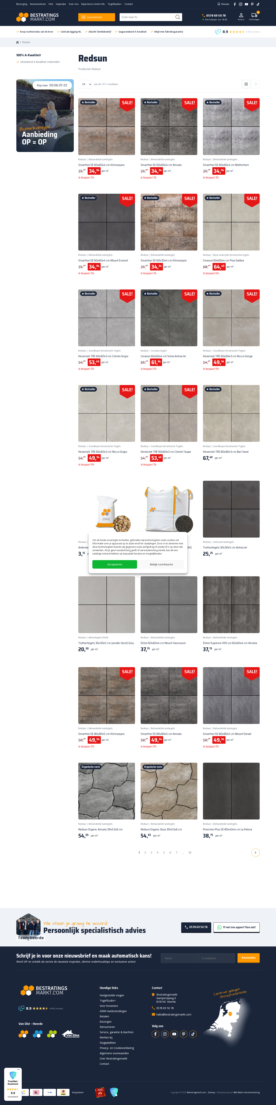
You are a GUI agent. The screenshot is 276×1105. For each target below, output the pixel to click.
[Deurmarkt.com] (37, 1034)
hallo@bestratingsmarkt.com (173, 1014)
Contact (128, 4)
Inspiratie (61, 4)
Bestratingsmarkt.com (196, 1092)
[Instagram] (239, 4)
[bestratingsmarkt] (57, 990)
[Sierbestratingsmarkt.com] (52, 1034)
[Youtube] (245, 4)
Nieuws (225, 4)
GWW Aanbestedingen (113, 1011)
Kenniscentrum (38, 4)
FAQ (51, 4)
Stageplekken (108, 1042)
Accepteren (114, 564)
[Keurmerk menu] (18, 1069)
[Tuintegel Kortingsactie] (127, 147)
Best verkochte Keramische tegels (231, 255)
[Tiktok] (193, 1034)
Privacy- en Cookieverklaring (117, 1048)
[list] (255, 84)
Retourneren (107, 1027)
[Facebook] (233, 4)
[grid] (246, 84)
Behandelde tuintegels (100, 159)
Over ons (73, 4)
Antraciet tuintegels (223, 542)
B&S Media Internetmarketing (247, 1092)
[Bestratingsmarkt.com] (23, 1034)
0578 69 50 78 (216, 15)
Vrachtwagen (254, 17)
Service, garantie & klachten (116, 1032)
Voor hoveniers (109, 1006)
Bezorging (21, 4)
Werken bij (106, 1037)
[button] (13, 1084)
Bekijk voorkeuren (161, 564)
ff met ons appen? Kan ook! (239, 927)
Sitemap (211, 1092)
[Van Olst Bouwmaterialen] (70, 1034)
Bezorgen (106, 1021)
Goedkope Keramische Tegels (105, 350)
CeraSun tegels (159, 350)
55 (190, 853)
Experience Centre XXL (93, 4)
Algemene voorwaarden (114, 1053)
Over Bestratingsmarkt (113, 1058)
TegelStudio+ (115, 4)
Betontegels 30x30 (98, 637)
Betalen (104, 1016)
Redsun (82, 159)
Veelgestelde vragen (112, 995)
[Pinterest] (251, 4)
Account (241, 19)
